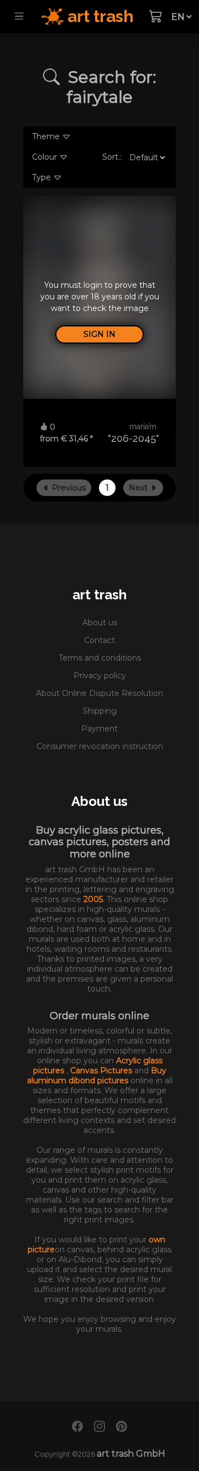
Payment (99, 729)
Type (42, 177)
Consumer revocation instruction (99, 746)
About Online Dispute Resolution (99, 693)
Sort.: (112, 157)
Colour (45, 157)
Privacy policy (100, 676)
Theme (47, 136)
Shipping (100, 711)
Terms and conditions (100, 658)
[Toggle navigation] (19, 16)
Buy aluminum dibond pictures (96, 1075)
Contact (99, 640)
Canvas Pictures (102, 1070)
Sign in (99, 334)
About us (99, 623)
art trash (99, 595)
